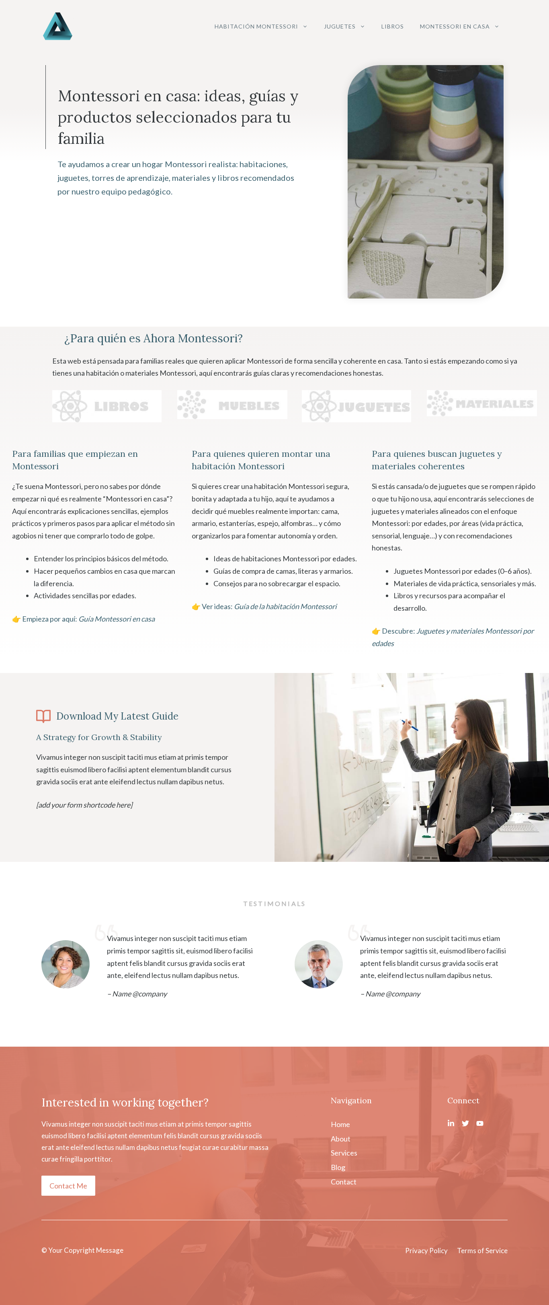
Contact (343, 1181)
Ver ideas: (269, 606)
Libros (392, 26)
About (340, 1138)
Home (340, 1124)
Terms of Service (482, 1250)
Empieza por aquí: (88, 618)
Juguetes (340, 26)
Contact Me (68, 1185)
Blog (338, 1167)
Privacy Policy (426, 1250)
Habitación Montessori (256, 26)
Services (344, 1152)
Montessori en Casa (455, 26)
